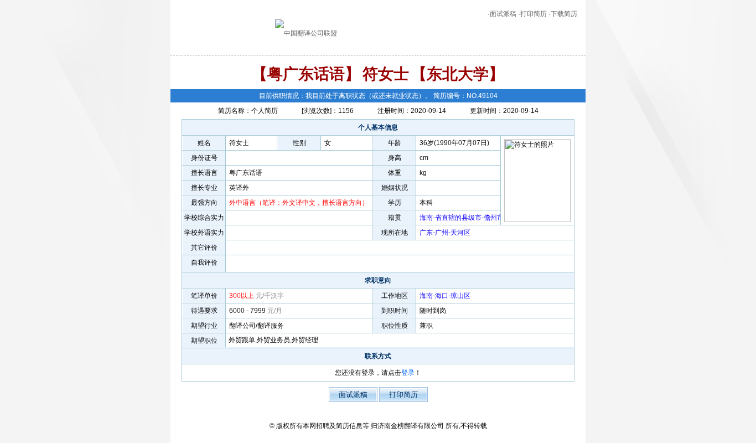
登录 (408, 373)
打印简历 (533, 14)
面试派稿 (503, 14)
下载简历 (564, 14)
